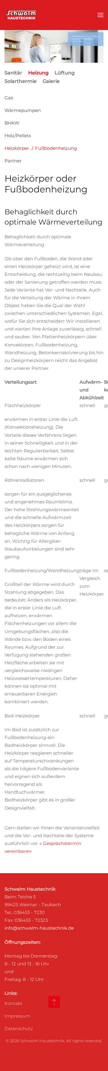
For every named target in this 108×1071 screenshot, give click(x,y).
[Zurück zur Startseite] (21, 15)
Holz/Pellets (17, 135)
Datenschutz (18, 1028)
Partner (13, 161)
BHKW (12, 123)
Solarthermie (20, 81)
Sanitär (13, 73)
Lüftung (65, 73)
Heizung (38, 73)
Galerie (51, 81)
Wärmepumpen (22, 110)
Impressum (17, 1016)
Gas (8, 98)
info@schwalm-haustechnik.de (39, 928)
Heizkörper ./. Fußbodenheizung (40, 148)
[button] (101, 15)
